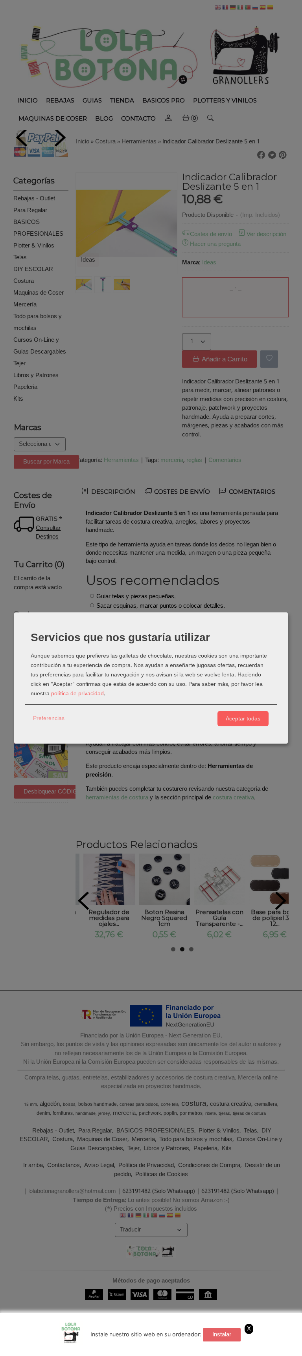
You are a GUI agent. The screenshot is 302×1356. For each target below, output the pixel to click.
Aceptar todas (243, 718)
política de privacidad (77, 693)
